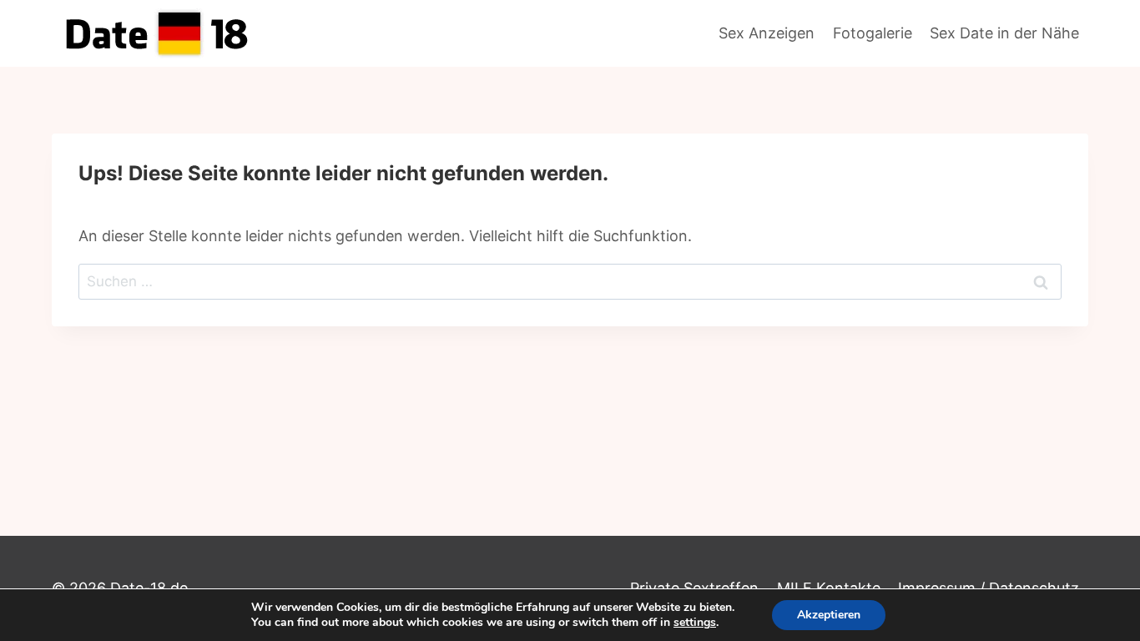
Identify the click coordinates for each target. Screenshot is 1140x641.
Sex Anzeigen (767, 33)
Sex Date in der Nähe (1004, 33)
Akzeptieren (828, 615)
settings (694, 622)
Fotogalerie (872, 33)
